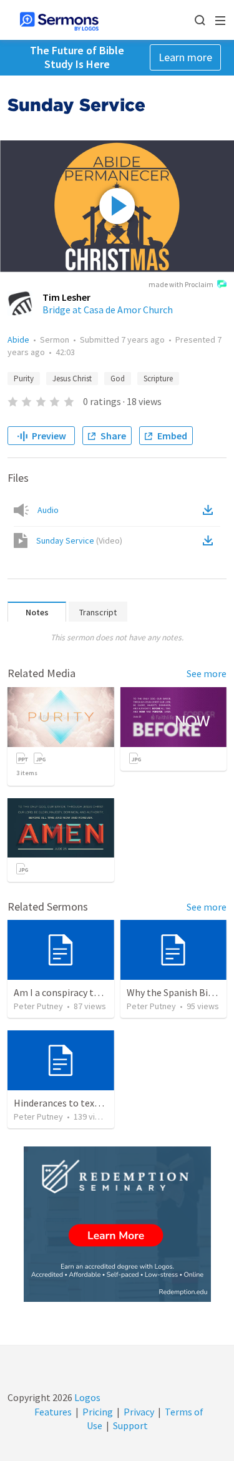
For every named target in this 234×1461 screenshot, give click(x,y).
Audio (48, 510)
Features (53, 1411)
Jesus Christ (72, 378)
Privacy (139, 1411)
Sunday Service (79, 540)
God (117, 378)
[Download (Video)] (210, 540)
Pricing (97, 1411)
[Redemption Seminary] (117, 1224)
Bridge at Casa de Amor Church (107, 309)
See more (207, 673)
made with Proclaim (181, 284)
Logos (86, 1397)
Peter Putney (38, 1006)
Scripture (158, 378)
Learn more (185, 57)
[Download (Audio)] (210, 510)
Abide (18, 339)
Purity (24, 378)
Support (130, 1425)
